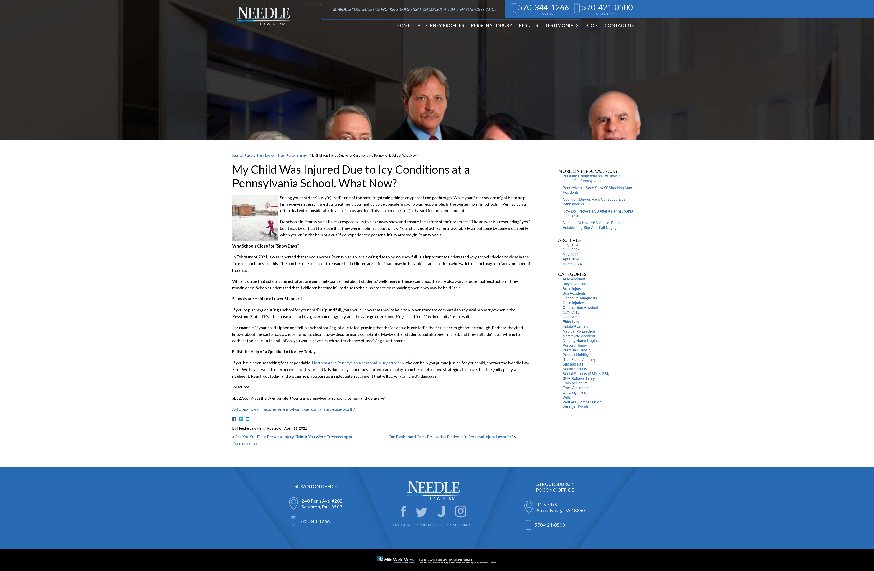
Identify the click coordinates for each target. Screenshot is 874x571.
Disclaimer (404, 525)
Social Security (575, 369)
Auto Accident (574, 279)
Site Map (461, 525)
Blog (591, 25)
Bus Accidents (574, 293)
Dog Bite (570, 317)
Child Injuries (573, 303)
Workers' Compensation (582, 402)
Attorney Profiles (440, 25)
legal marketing (453, 562)
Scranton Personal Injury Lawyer (253, 155)
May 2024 (571, 255)
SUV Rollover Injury (579, 379)
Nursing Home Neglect (581, 341)
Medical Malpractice (579, 331)
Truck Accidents (575, 388)
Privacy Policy (433, 525)
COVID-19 (571, 312)
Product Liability (576, 355)
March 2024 (572, 264)
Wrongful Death (575, 407)
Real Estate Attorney (579, 360)
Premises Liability (577, 350)
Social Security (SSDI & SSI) (586, 374)
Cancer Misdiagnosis (580, 298)
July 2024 (570, 245)
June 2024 (571, 250)
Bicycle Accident (576, 284)
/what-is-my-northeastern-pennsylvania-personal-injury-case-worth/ (293, 409)
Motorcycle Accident (579, 336)
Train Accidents (575, 383)
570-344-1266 (543, 7)
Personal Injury (491, 25)
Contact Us (619, 25)
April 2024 (571, 259)
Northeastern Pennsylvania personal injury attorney (357, 362)
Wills (567, 397)
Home (403, 25)
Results (528, 25)
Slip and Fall (573, 364)
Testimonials (562, 25)
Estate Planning (575, 326)
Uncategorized (574, 393)
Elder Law (571, 322)
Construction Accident (580, 308)
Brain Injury (572, 289)
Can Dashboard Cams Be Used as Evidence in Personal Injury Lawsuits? (450, 436)
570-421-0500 (607, 7)
